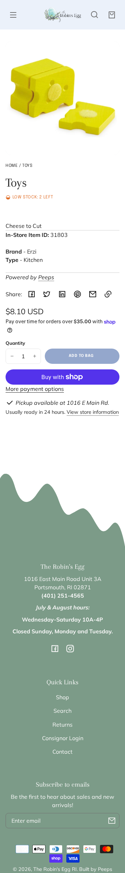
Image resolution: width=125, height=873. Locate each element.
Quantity (15, 343)
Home (12, 166)
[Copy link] (108, 294)
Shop (62, 697)
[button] (94, 14)
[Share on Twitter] (47, 294)
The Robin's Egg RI (55, 869)
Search (62, 710)
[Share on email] (92, 294)
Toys (27, 166)
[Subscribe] (111, 820)
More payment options (35, 388)
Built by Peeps (95, 869)
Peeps (46, 277)
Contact (62, 751)
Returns (62, 724)
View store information (93, 412)
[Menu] (13, 14)
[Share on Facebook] (31, 294)
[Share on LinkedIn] (62, 294)
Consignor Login (62, 738)
